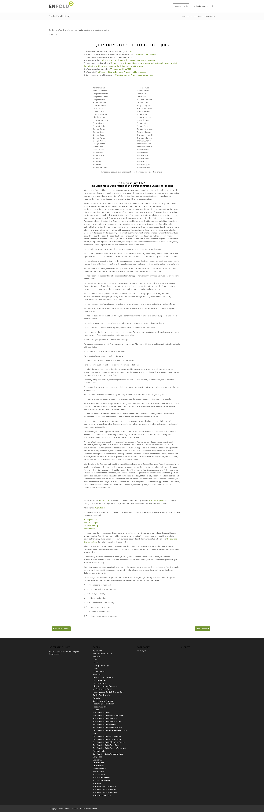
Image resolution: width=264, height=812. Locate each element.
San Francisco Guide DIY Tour (105, 718)
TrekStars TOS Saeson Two (104, 786)
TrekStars (97, 783)
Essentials (97, 674)
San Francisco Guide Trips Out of (106, 745)
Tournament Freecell (101, 780)
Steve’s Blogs (98, 762)
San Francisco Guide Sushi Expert (107, 739)
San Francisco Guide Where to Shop (108, 754)
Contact (96, 668)
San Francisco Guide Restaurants (107, 736)
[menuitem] (181, 6)
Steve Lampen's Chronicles (69, 808)
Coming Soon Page (101, 665)
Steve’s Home (98, 765)
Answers (96, 656)
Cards (95, 659)
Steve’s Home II (99, 768)
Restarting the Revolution (103, 704)
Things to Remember (101, 777)
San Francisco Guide (101, 712)
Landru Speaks (99, 683)
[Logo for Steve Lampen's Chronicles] (62, 6)
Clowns (96, 662)
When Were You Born (102, 795)
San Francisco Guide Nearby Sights (107, 727)
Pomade (96, 698)
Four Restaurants (100, 680)
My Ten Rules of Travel (102, 689)
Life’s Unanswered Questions (105, 686)
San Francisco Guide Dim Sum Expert (108, 715)
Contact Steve (99, 671)
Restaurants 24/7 (100, 707)
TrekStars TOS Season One (104, 789)
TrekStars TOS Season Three (105, 792)
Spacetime (97, 760)
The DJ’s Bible (98, 771)
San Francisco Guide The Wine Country (109, 742)
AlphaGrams (98, 651)
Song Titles (97, 757)
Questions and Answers (103, 701)
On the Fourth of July (59, 16)
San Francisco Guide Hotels (104, 724)
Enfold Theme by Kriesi (88, 808)
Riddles (96, 709)
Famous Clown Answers (103, 677)
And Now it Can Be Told (102, 653)
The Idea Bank (99, 774)
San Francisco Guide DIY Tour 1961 (107, 721)
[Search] (212, 6)
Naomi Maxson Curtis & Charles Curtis (108, 692)
